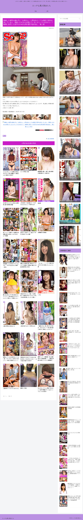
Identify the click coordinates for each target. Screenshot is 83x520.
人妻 (5, 135)
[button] (79, 18)
